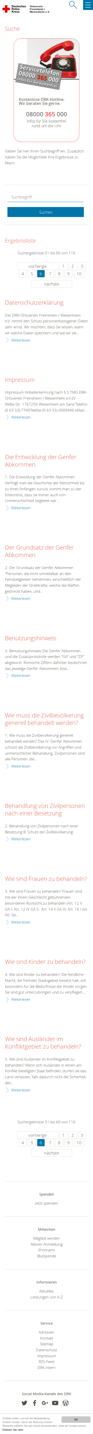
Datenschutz (46, 1349)
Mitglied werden (46, 1238)
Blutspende (46, 1255)
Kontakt (46, 1338)
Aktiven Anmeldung (46, 1244)
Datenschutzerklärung (34, 302)
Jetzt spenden (46, 1203)
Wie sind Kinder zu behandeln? (45, 962)
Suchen (45, 212)
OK (76, 1419)
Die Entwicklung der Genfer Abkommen (40, 460)
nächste (51, 284)
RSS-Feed (46, 1361)
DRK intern (46, 1367)
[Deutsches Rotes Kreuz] (14, 10)
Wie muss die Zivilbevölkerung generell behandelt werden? (44, 719)
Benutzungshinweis (30, 638)
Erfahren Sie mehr (12, 1430)
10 (79, 274)
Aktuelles (46, 1291)
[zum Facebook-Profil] (24, 1403)
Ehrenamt (46, 1249)
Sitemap (46, 1343)
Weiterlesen (21, 340)
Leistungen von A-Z (47, 1296)
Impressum (20, 380)
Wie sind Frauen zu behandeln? (46, 879)
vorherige (38, 266)
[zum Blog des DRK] (65, 1403)
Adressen (46, 1332)
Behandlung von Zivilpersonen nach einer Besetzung (45, 809)
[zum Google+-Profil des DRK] (45, 1403)
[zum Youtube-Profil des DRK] (55, 1403)
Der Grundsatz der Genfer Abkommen (39, 551)
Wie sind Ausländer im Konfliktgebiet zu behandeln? (43, 1042)
